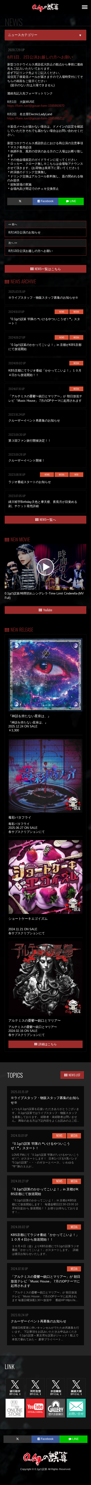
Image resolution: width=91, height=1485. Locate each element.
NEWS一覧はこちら (48, 268)
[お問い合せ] (76, 1408)
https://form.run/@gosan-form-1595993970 (35, 105)
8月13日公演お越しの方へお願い (30, 247)
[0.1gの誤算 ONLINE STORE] (15, 1408)
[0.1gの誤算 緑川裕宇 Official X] (15, 1387)
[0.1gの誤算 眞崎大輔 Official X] (76, 1387)
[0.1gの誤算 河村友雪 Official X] (35, 1387)
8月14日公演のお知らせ (24, 228)
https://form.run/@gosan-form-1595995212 (35, 118)
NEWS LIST (74, 1074)
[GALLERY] (55, 1408)
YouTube (47, 609)
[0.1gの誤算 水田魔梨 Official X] (55, 1387)
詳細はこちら (47, 1044)
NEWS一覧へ (48, 519)
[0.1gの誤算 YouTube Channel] (35, 1408)
